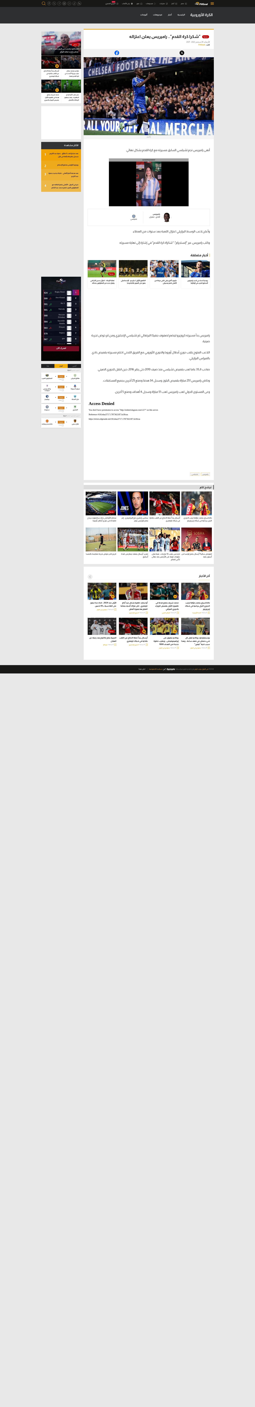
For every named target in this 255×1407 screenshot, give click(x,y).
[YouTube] (69, 3)
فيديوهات (149, 4)
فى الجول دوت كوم (201, 669)
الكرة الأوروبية (196, 612)
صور (138, 4)
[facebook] (49, 3)
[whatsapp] (79, 3)
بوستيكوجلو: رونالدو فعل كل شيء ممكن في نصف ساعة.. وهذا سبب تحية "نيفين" (195, 641)
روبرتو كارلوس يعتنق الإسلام (61, 166)
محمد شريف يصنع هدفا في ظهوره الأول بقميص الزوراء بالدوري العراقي (167, 606)
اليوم (61, 366)
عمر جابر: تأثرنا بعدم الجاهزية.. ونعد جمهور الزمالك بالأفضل (71, 97)
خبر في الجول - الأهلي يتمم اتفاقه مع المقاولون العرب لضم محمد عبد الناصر (61, 186)
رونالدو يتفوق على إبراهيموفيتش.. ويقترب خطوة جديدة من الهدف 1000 (166, 641)
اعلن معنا (142, 669)
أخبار (173, 4)
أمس (74, 366)
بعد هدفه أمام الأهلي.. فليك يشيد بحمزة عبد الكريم (61, 174)
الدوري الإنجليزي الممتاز (73, 416)
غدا (48, 366)
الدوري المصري (110, 4)
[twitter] (54, 3)
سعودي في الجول (102, 609)
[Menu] (211, 3)
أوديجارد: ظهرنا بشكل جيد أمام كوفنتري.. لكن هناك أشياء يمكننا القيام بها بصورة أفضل (134, 606)
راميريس (205, 474)
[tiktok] (74, 3)
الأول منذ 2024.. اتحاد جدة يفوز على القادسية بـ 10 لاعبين (103, 604)
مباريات (162, 4)
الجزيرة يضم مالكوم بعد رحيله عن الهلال (102, 639)
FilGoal (201, 45)
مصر (182, 4)
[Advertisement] (187, 312)
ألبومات (143, 15)
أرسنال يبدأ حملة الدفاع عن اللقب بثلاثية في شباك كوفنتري (133, 639)
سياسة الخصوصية (155, 669)
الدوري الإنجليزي (134, 612)
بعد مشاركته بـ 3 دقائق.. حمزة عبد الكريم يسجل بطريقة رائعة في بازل (61, 154)
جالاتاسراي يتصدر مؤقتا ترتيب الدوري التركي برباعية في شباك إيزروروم (197, 606)
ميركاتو (105, 644)
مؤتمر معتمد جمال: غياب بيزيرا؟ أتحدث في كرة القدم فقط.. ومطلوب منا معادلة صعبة (72, 74)
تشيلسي (133, 219)
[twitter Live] (59, 3)
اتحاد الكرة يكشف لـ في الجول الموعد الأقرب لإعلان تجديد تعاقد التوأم (62, 50)
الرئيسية (181, 15)
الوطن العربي (166, 612)
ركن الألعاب (126, 4)
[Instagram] (64, 3)
